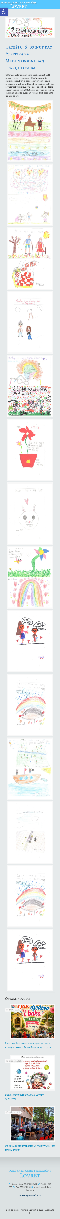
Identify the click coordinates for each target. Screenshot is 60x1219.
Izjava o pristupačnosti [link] (30, 1195)
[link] (4, 12)
